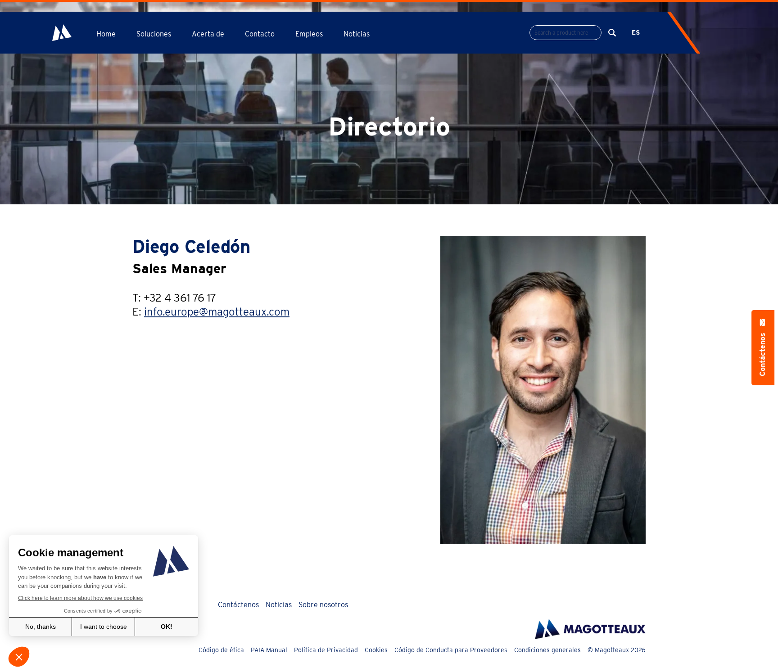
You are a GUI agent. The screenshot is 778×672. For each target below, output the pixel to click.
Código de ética (221, 650)
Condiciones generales (547, 650)
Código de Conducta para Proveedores (450, 650)
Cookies (376, 650)
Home (106, 34)
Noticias (357, 34)
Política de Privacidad (326, 650)
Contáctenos (238, 604)
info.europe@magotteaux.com (216, 311)
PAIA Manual (269, 650)
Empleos (309, 34)
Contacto (260, 34)
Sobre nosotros (323, 604)
